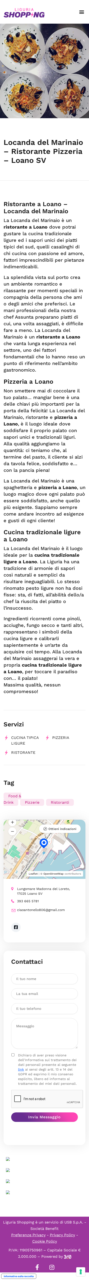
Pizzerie (32, 802)
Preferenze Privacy (28, 1235)
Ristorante (23, 752)
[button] (81, 12)
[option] (44, 71)
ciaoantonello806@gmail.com (41, 910)
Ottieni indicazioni (62, 829)
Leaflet (33, 873)
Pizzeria (60, 737)
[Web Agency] (67, 1256)
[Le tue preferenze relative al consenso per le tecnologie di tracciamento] (80, 1271)
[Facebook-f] (37, 1267)
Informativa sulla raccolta (19, 1276)
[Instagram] (52, 1267)
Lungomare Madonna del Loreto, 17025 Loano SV (43, 891)
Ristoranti (60, 802)
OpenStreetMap (53, 873)
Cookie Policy (44, 1241)
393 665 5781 (28, 901)
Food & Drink (12, 799)
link (21, 1069)
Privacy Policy (62, 1235)
